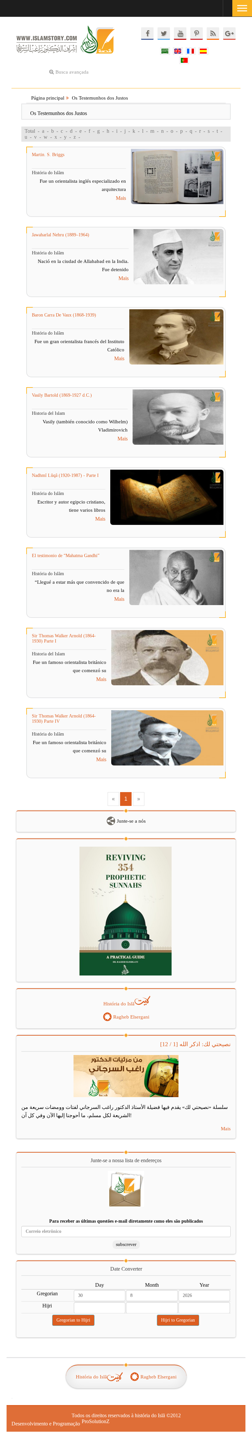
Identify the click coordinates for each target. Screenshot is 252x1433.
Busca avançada (72, 72)
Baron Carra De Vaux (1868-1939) (64, 315)
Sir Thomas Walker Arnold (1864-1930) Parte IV (64, 719)
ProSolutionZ (91, 1421)
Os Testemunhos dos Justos (100, 98)
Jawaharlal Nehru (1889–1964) (60, 234)
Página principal (47, 98)
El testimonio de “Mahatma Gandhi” (65, 555)
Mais (121, 198)
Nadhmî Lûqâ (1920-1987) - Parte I (65, 475)
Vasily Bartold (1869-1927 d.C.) (62, 395)
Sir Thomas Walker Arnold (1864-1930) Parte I (64, 638)
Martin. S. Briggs (48, 154)
